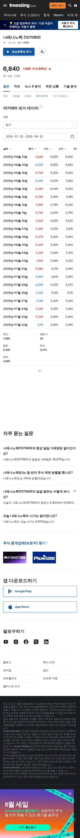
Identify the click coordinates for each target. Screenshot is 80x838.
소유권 (27, 95)
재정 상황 (52, 86)
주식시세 (10, 15)
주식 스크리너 (30, 15)
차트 (17, 86)
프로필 (15, 95)
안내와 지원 (50, 678)
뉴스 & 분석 (33, 86)
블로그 (7, 662)
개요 (5, 95)
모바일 (7, 670)
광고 (46, 670)
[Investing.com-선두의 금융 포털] (23, 5)
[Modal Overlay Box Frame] (37, 813)
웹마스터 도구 (11, 686)
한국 (46, 15)
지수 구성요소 (60, 95)
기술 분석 (70, 86)
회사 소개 (49, 662)
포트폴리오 (10, 678)
